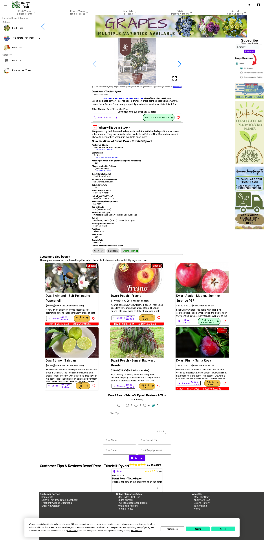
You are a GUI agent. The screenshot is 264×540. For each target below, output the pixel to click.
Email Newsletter (50, 505)
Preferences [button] (136, 531)
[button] (171, 36)
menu (5, 5)
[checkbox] (98, 251)
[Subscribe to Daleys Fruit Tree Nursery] (249, 59)
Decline (198, 529)
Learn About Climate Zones (104, 149)
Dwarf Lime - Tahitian (61, 360)
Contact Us (47, 497)
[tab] (26, 12)
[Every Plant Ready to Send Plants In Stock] (249, 132)
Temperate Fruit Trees (123, 98)
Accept (223, 529)
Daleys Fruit (26, 5)
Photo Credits (177, 87)
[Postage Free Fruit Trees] (249, 91)
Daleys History (202, 502)
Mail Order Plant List (129, 497)
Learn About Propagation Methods (106, 157)
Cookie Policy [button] (72, 531)
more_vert (158, 488)
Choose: (58, 318)
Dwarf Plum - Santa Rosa (193, 360)
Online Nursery (125, 500)
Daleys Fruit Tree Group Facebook (59, 500)
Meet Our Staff (202, 497)
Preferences (172, 529)
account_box (258, 5)
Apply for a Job (202, 500)
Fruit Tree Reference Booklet (133, 502)
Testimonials (200, 505)
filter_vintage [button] (136, 251)
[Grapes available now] (171, 36)
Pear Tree (139, 98)
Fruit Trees (107, 98)
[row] (98, 250)
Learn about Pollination (103, 170)
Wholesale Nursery (128, 505)
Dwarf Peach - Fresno (126, 296)
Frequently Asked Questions (56, 502)
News (197, 508)
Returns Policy (125, 508)
